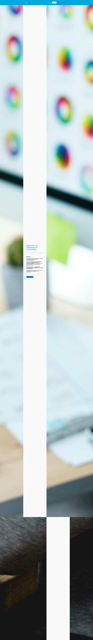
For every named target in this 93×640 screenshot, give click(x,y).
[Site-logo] (31, 3)
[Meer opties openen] (67, 2)
